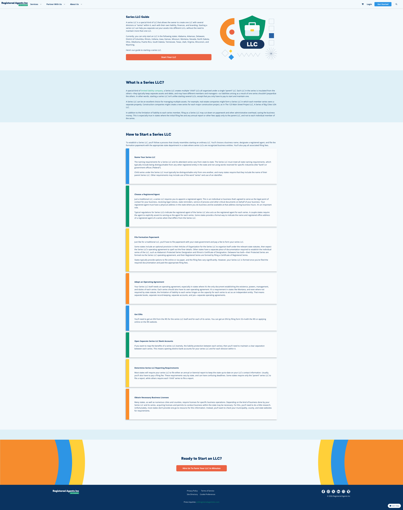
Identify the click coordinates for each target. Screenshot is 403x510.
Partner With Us (54, 4)
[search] (396, 4)
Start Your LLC (168, 57)
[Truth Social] (348, 491)
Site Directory (192, 494)
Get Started (382, 4)
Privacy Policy (192, 491)
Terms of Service (207, 491)
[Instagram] (328, 491)
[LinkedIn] (338, 491)
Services (34, 4)
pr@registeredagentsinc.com (207, 502)
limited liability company (152, 90)
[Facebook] (323, 491)
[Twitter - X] (333, 491)
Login (369, 4)
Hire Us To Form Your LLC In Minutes (201, 468)
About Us (74, 4)
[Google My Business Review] (343, 491)
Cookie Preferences (207, 494)
